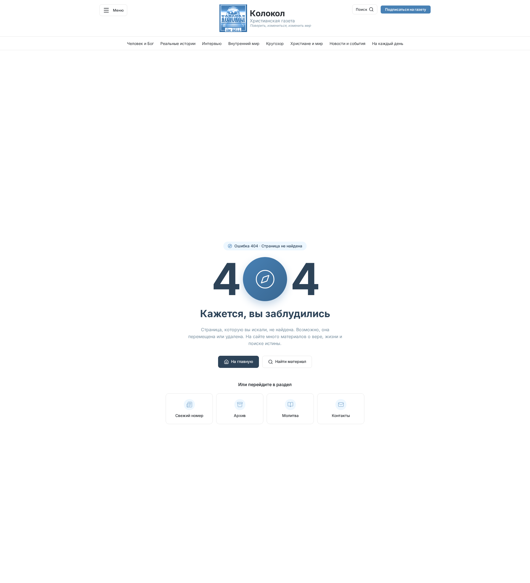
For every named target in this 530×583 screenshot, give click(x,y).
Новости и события (347, 43)
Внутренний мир (243, 43)
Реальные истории (177, 43)
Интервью (212, 43)
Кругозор (275, 43)
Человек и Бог (140, 43)
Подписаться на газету (405, 9)
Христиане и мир (306, 43)
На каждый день (387, 43)
